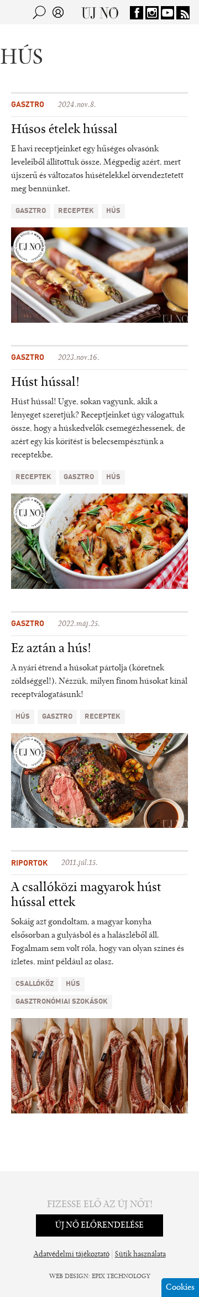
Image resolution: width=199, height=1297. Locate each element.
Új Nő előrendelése (99, 1225)
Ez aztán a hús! (51, 648)
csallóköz (34, 984)
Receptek (76, 211)
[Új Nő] (99, 12)
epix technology (121, 1276)
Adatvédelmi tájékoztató (71, 1255)
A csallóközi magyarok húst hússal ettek (86, 895)
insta (152, 12)
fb (136, 12)
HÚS (113, 211)
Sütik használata (140, 1255)
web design (68, 1276)
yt (167, 12)
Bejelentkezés (58, 12)
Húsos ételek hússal (64, 129)
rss (183, 12)
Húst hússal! (45, 382)
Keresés (39, 12)
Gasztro (27, 105)
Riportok (29, 863)
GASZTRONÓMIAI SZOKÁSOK (61, 1001)
